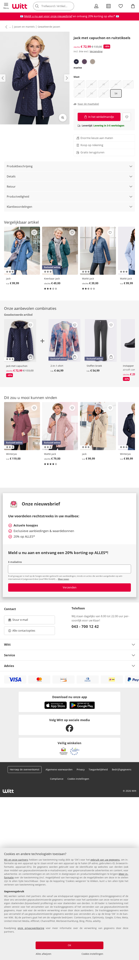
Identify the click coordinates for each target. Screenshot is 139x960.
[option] (76, 61)
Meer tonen (63, 579)
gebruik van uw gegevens (105, 859)
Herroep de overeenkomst (24, 769)
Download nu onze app (69, 697)
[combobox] (58, 6)
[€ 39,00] (98, 251)
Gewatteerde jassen (49, 26)
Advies (9, 666)
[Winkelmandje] (133, 6)
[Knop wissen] (70, 6)
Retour (11, 186)
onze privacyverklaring (31, 928)
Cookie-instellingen (92, 953)
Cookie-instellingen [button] (78, 778)
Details (11, 176)
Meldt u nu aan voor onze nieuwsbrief (48, 16)
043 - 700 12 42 (85, 626)
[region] (69, 904)
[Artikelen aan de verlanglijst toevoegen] (127, 117)
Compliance (56, 778)
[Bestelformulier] (108, 6)
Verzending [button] (96, 51)
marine (78, 67)
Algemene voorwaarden (59, 769)
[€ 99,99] (22, 251)
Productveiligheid (18, 196)
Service (9, 655)
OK (69, 945)
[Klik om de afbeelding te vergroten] (63, 118)
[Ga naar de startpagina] (19, 6)
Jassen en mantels (24, 26)
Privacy (81, 769)
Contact (10, 609)
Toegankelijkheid (98, 769)
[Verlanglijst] (121, 6)
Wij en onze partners (16, 859)
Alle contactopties (23, 630)
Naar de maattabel (88, 104)
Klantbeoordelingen (19, 207)
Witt (7, 644)
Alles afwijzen (43, 953)
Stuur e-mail (20, 621)
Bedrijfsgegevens (121, 769)
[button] (6, 6)
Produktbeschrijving (20, 166)
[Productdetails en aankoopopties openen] (30, 357)
